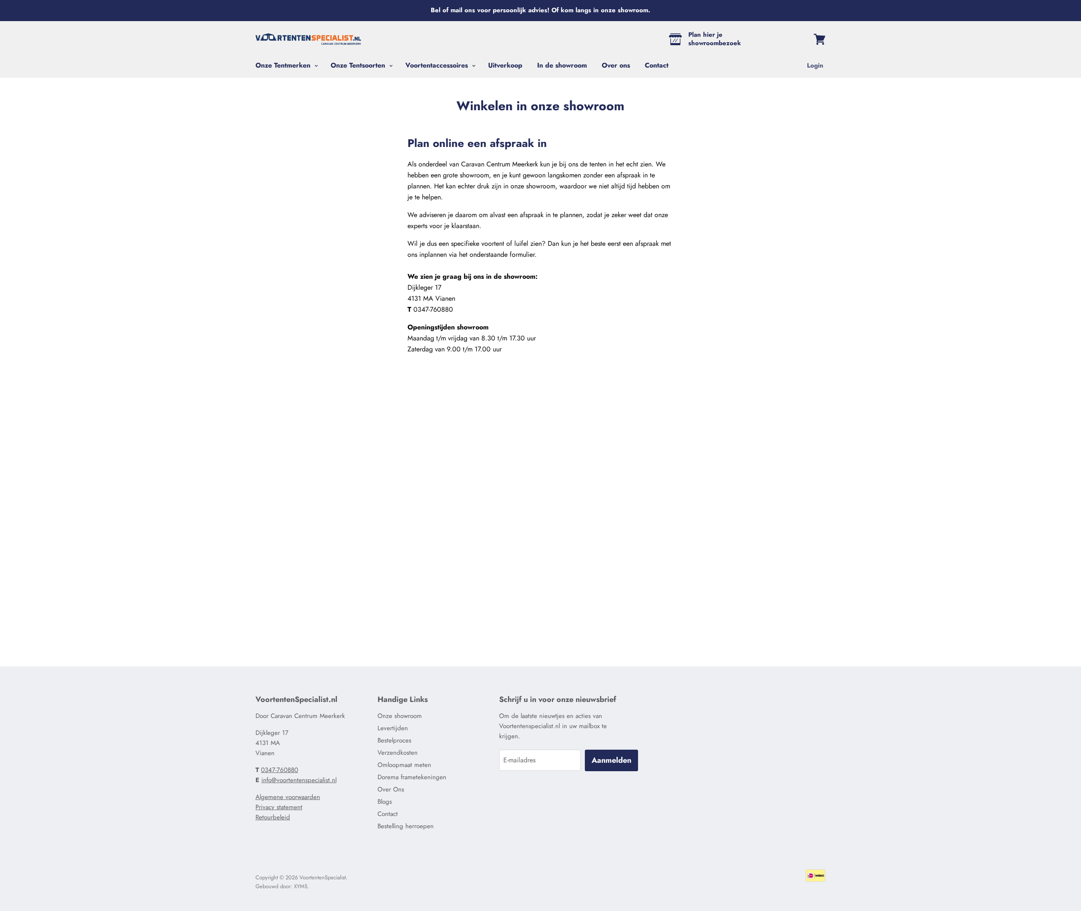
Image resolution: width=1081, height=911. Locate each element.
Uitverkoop (505, 65)
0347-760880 (279, 770)
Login (815, 65)
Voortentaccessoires (437, 65)
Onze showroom (400, 716)
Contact (656, 65)
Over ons (616, 65)
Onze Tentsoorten (359, 65)
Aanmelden (611, 760)
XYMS (300, 886)
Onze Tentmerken (283, 65)
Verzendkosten (398, 752)
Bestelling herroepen (406, 826)
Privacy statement (278, 807)
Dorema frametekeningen (412, 777)
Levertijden (393, 728)
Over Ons (391, 789)
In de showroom (562, 65)
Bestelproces (394, 740)
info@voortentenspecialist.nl (299, 780)
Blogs (385, 801)
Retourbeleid (272, 817)
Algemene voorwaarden (287, 797)
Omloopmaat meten (404, 765)
